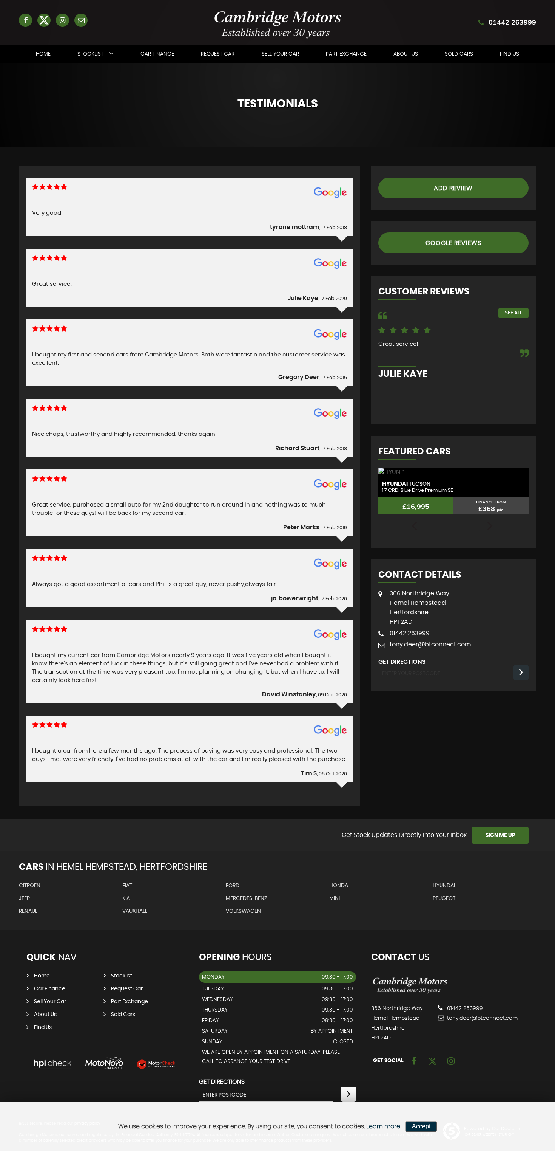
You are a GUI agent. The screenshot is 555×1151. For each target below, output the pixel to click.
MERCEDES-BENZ (246, 898)
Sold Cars (459, 54)
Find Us (509, 54)
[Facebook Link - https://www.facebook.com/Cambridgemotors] (25, 20)
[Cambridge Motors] (410, 993)
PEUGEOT (444, 898)
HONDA (338, 885)
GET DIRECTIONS (222, 1082)
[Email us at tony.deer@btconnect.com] (81, 20)
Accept (421, 1126)
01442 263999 (512, 22)
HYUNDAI (444, 885)
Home (43, 54)
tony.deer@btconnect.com (430, 644)
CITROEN (29, 885)
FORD (232, 885)
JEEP (24, 898)
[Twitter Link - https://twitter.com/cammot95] (44, 20)
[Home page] (277, 24)
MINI (334, 898)
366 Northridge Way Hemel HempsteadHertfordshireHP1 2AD (419, 607)
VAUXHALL (134, 911)
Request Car (217, 54)
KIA (126, 898)
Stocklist (90, 54)
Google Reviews (453, 243)
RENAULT (29, 911)
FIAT (127, 885)
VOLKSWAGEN (243, 911)
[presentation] (414, 526)
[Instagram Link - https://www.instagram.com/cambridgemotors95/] (62, 20)
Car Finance (157, 54)
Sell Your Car (280, 54)
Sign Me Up (500, 835)
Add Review (453, 188)
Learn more (383, 1126)
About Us (405, 54)
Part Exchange (346, 54)
